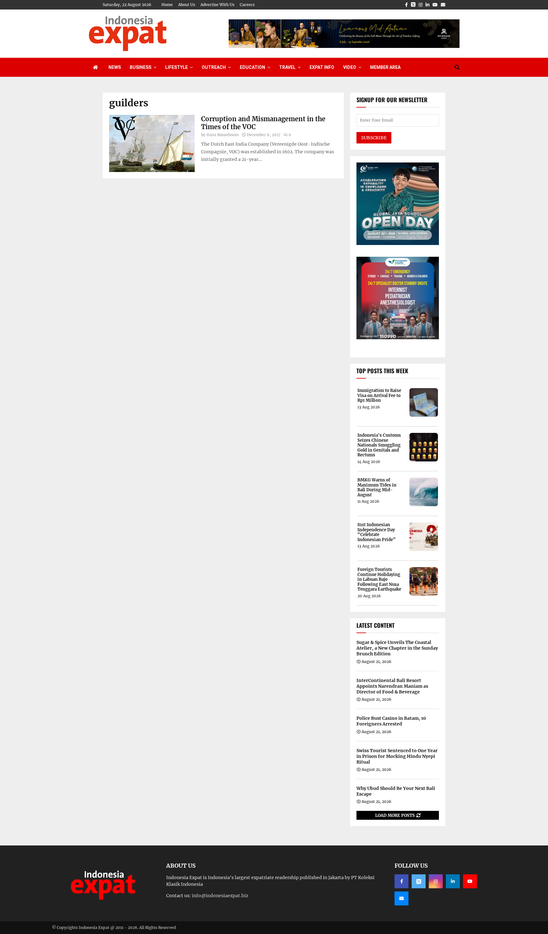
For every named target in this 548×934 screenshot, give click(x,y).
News (114, 67)
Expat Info (322, 67)
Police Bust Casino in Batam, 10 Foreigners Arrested (391, 721)
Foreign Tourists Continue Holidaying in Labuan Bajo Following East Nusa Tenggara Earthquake (379, 579)
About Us (186, 4)
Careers (247, 4)
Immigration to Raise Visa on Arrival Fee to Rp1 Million (379, 395)
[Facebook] (401, 881)
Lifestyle (176, 67)
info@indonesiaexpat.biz (220, 895)
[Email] (401, 898)
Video (349, 67)
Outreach (214, 67)
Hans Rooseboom (222, 134)
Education (252, 67)
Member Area (385, 67)
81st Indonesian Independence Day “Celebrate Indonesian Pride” (376, 532)
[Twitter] (419, 881)
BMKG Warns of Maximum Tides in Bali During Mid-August (376, 487)
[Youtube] (470, 881)
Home (167, 4)
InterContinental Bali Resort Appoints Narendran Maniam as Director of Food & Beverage (392, 686)
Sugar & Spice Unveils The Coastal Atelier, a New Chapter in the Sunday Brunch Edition (397, 648)
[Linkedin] (453, 881)
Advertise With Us (217, 4)
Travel (287, 67)
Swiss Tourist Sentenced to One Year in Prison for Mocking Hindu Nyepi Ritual (397, 756)
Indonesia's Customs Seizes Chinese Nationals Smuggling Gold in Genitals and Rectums (379, 445)
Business (140, 67)
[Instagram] (436, 881)
